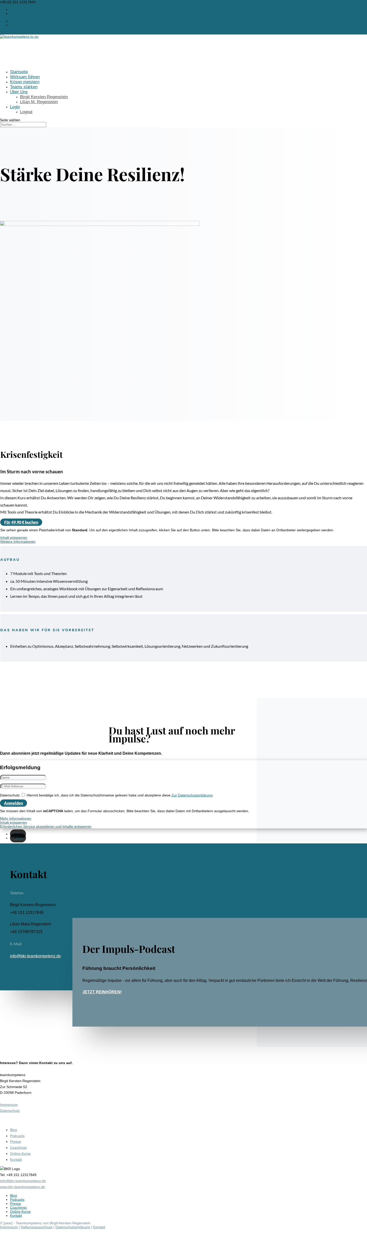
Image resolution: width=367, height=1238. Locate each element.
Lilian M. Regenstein (39, 101)
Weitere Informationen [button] (17, 542)
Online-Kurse (20, 1154)
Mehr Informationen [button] (15, 818)
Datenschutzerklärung (72, 1227)
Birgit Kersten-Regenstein (44, 96)
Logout (26, 111)
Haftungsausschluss (36, 1227)
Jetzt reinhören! (102, 992)
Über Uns (19, 91)
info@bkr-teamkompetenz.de (35, 956)
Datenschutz (10, 795)
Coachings (18, 1148)
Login (15, 106)
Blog (13, 1130)
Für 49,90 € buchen (21, 522)
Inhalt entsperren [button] (13, 538)
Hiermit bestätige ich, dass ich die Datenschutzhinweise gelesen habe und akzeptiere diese (120, 795)
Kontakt (16, 1160)
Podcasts (17, 1136)
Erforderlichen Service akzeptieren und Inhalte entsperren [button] (45, 826)
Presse (15, 1142)
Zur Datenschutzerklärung (192, 795)
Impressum (9, 1105)
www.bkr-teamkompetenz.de (22, 1187)
